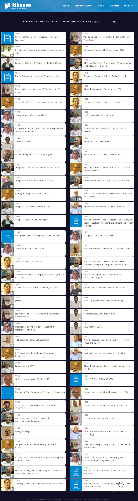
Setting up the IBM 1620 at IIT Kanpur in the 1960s (107, 180)
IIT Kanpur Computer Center (96, 141)
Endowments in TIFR (24, 366)
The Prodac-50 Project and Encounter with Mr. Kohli (39, 102)
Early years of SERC (92, 326)
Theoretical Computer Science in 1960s (101, 102)
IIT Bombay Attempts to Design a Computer (104, 206)
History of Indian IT (84, 6)
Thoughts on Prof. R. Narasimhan (98, 235)
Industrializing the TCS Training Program (33, 154)
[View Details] (7, 38)
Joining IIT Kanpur (23, 431)
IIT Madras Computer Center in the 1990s (103, 89)
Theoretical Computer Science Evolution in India (105, 76)
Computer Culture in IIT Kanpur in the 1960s (103, 49)
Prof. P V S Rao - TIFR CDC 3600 (98, 379)
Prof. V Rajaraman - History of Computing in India (38, 76)
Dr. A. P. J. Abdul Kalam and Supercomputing (103, 300)
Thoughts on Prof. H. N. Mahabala (30, 115)
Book (101, 6)
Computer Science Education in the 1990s (34, 180)
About (66, 6)
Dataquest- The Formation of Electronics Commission (40, 392)
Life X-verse (113, 6)
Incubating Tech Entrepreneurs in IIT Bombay (104, 353)
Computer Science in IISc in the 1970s (32, 206)
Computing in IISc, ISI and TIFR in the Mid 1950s (37, 167)
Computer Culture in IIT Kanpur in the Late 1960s (38, 63)
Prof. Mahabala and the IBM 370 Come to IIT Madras (107, 248)
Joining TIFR (20, 300)
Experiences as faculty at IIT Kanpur (100, 418)
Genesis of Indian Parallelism (28, 261)
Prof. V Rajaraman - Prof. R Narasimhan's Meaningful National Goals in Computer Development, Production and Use (108, 222)
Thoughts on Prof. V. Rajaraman (29, 248)
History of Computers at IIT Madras (32, 193)
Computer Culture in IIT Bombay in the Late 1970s (106, 405)
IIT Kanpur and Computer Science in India (102, 154)
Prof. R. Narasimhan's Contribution (99, 115)
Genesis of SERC (22, 141)
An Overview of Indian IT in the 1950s (32, 379)
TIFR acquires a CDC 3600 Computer (32, 339)
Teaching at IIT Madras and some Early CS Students (39, 483)
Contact (128, 6)
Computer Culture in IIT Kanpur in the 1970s (103, 287)
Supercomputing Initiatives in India (99, 313)
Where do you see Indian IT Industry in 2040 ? (36, 287)
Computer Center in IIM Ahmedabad (32, 219)
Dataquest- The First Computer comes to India (37, 235)
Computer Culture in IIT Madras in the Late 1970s (106, 392)
